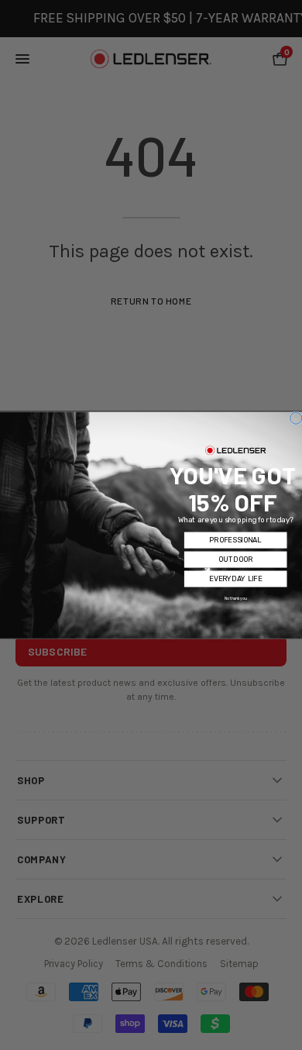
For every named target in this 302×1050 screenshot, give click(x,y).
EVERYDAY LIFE (235, 578)
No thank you (236, 598)
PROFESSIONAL (235, 539)
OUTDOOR (235, 559)
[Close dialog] (296, 417)
